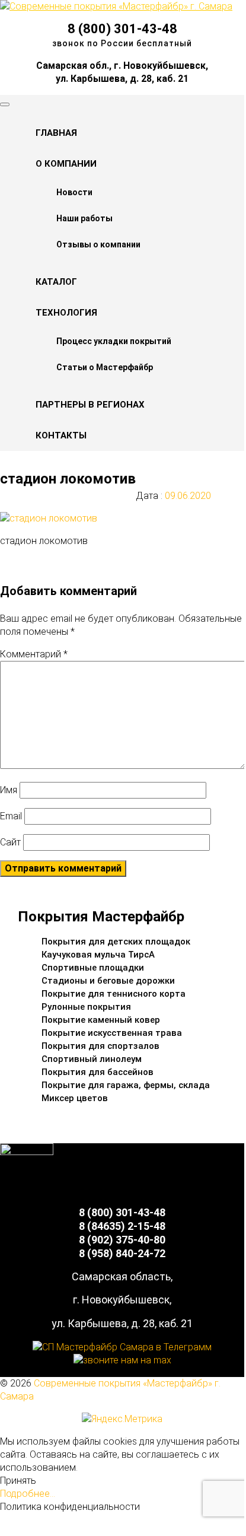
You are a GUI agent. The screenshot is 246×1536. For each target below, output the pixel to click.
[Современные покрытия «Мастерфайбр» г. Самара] (116, 6)
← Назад (43, 563)
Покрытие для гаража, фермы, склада (125, 1085)
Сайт (10, 842)
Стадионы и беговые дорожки (108, 980)
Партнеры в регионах (90, 404)
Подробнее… (27, 1493)
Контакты (61, 435)
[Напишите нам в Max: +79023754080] (122, 1360)
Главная (56, 133)
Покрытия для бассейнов (97, 1072)
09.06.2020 (186, 495)
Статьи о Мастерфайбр (104, 367)
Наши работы (84, 218)
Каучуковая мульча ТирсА (98, 954)
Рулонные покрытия (86, 1006)
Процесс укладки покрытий (113, 341)
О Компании (66, 163)
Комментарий (34, 654)
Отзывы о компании (98, 244)
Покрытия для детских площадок (115, 941)
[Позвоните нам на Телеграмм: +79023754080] (122, 1347)
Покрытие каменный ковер (100, 1020)
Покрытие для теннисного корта (113, 993)
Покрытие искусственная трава (111, 1033)
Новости (74, 192)
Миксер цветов (74, 1098)
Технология (66, 312)
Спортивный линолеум (91, 1059)
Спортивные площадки (92, 967)
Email (11, 816)
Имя (8, 790)
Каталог (56, 281)
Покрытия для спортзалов (100, 1046)
